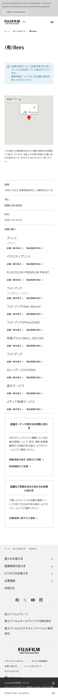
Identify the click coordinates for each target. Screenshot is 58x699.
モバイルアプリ (12, 672)
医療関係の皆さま (15, 566)
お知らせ (10, 588)
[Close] (34, 107)
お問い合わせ (11, 666)
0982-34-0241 (13, 205)
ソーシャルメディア (33, 666)
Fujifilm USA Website (15, 12)
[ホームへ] (12, 22)
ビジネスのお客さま (16, 573)
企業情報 (10, 581)
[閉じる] (53, 683)
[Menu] (52, 22)
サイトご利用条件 (40, 661)
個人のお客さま (19, 31)
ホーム (7, 31)
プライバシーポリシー (15, 661)
